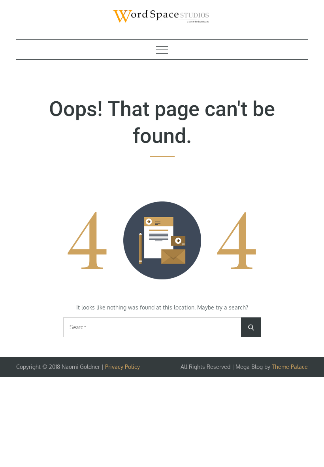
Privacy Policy (122, 366)
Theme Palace (290, 366)
